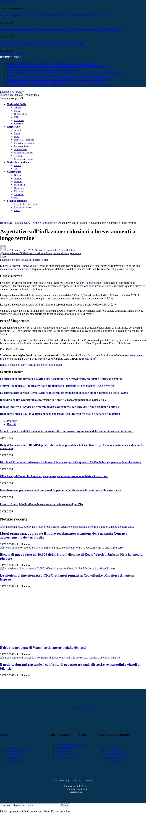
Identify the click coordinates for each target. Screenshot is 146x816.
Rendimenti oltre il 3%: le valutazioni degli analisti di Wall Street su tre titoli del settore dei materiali (60, 413)
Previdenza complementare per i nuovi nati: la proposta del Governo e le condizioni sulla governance (60, 29)
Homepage (6, 222)
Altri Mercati (20, 149)
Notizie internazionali (18, 162)
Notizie (17, 175)
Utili (16, 136)
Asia (16, 168)
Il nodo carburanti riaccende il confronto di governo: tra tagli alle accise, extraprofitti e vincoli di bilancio (60, 85)
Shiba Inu (19, 194)
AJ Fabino (15, 250)
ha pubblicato (93, 282)
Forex (17, 210)
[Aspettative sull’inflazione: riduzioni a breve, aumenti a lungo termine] (40, 253)
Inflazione (39, 364)
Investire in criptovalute (25, 204)
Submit (64, 805)
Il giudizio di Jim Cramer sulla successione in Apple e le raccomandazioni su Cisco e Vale (53, 399)
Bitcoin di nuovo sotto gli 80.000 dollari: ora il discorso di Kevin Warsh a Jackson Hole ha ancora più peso (61, 76)
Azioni (17, 107)
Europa (17, 165)
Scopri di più (89, 358)
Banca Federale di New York (16, 364)
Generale (18, 123)
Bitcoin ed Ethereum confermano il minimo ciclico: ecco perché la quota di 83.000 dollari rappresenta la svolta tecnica (70, 462)
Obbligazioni (20, 114)
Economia (19, 120)
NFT (16, 197)
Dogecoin (19, 188)
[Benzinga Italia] (20, 94)
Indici (17, 110)
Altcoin (18, 178)
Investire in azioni (23, 207)
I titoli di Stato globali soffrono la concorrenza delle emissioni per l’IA (41, 43)
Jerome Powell (53, 364)
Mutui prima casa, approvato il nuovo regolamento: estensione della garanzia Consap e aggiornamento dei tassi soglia (66, 73)
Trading (18, 155)
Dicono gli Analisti (23, 152)
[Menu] (1, 217)
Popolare (12, 420)
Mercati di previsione (24, 143)
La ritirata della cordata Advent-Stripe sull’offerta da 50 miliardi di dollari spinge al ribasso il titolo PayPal (64, 392)
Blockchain (19, 184)
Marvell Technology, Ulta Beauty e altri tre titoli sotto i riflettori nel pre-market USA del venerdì (57, 385)
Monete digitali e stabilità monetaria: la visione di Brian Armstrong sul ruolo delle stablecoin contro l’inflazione (66, 431)
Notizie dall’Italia (16, 104)
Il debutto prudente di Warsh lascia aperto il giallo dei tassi (36, 82)
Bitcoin (18, 181)
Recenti (11, 424)
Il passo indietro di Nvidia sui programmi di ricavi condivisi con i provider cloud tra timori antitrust (59, 406)
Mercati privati (21, 146)
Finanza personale (17, 200)
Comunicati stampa (23, 159)
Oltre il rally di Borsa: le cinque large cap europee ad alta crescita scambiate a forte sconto (54, 15)
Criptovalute (14, 171)
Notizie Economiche (24, 139)
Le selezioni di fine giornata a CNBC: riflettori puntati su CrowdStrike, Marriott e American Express (58, 79)
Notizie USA (13, 126)
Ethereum (19, 191)
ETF (16, 117)
